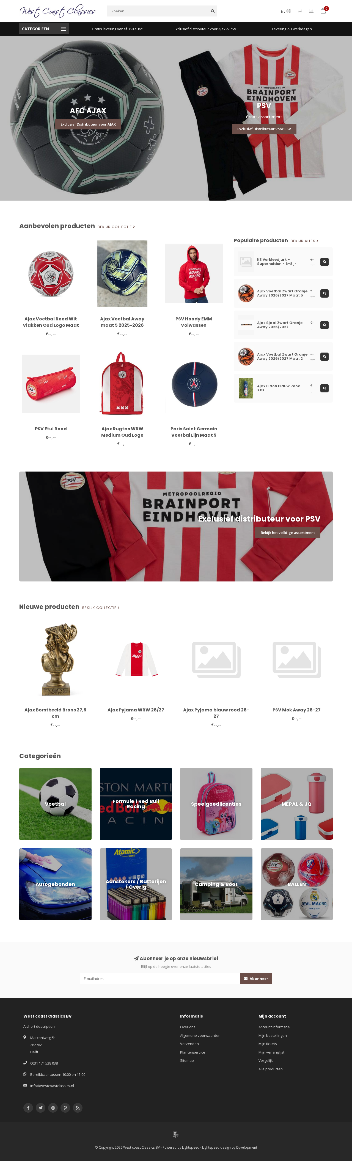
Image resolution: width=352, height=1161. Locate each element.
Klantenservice (192, 1052)
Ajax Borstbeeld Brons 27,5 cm (55, 713)
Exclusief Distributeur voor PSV (264, 128)
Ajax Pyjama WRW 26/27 (136, 710)
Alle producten (270, 1068)
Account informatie (274, 1026)
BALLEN (267, 850)
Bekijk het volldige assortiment (288, 532)
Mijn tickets (267, 1043)
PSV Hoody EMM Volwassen (193, 322)
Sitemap (187, 1060)
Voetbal (25, 770)
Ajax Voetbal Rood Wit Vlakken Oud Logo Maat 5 (51, 325)
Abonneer (258, 978)
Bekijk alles (304, 241)
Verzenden (189, 1043)
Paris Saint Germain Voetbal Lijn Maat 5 (193, 432)
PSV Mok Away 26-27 (297, 710)
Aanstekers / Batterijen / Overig (126, 850)
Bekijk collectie (115, 227)
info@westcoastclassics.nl (52, 1085)
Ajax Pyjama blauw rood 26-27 (216, 713)
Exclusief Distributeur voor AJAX (88, 124)
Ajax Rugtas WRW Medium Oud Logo (122, 432)
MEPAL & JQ (270, 770)
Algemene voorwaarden (200, 1035)
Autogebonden (31, 850)
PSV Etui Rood (51, 429)
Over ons (188, 1026)
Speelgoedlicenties (196, 770)
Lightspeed (190, 1147)
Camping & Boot (193, 850)
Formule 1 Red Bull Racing (121, 770)
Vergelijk (265, 1060)
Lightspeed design (216, 1147)
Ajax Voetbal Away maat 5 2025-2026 (122, 322)
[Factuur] (176, 1134)
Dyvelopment (246, 1147)
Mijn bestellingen (272, 1035)
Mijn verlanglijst (271, 1052)
